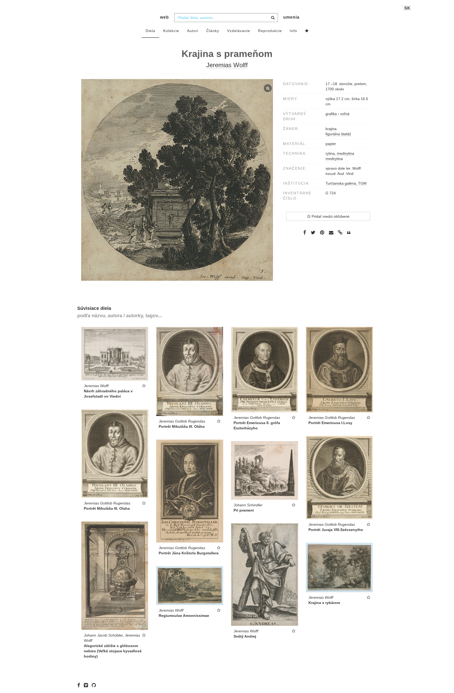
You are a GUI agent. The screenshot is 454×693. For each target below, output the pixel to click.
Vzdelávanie (238, 31)
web (164, 17)
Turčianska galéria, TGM (346, 183)
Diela (150, 31)
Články (212, 31)
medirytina (334, 159)
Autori (192, 31)
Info (293, 31)
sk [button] (407, 8)
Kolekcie (171, 31)
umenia (291, 17)
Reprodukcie (270, 31)
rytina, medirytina (340, 153)
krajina (331, 129)
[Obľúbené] (307, 31)
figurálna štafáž (338, 134)
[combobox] (226, 17)
